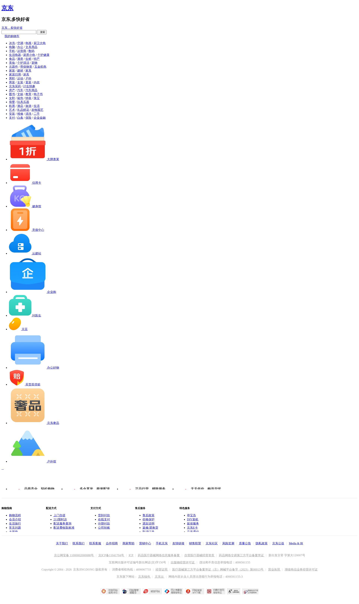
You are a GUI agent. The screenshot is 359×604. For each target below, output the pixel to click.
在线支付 (104, 519)
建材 (20, 70)
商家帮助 (128, 543)
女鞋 (12, 98)
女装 (20, 82)
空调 (20, 43)
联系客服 (95, 543)
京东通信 (193, 531)
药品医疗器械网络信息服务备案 (159, 555)
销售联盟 (195, 543)
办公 (20, 47)
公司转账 (104, 527)
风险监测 (228, 543)
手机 (12, 51)
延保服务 (193, 523)
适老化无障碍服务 (233, 591)
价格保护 (148, 519)
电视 (28, 43)
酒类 (20, 58)
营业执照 (274, 569)
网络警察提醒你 (131, 591)
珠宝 (37, 98)
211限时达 (60, 519)
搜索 (41, 32)
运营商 (21, 51)
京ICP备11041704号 (111, 555)
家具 (28, 70)
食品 (12, 58)
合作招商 (112, 543)
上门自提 (59, 515)
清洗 (28, 113)
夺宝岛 (191, 515)
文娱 (20, 94)
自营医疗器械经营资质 (199, 555)
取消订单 (148, 531)
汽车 (20, 90)
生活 (37, 105)
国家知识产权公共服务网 (250, 591)
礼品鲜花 (23, 109)
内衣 (37, 82)
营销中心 (145, 543)
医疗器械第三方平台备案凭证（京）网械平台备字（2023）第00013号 (218, 569)
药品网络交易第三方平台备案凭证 (242, 555)
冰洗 (12, 43)
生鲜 (28, 58)
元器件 (13, 66)
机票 (12, 105)
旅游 (28, 105)
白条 (20, 117)
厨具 (26, 74)
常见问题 (15, 527)
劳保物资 (26, 66)
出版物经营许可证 (183, 562)
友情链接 (178, 543)
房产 (12, 90)
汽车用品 (31, 90)
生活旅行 (15, 523)
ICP (131, 555)
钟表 (28, 98)
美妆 (12, 62)
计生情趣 (29, 86)
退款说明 (148, 523)
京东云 (160, 576)
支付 (12, 117)
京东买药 (15, 86)
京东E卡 (192, 527)
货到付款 (104, 515)
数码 (31, 51)
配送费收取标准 (63, 527)
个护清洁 (23, 62)
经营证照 (162, 569)
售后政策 (148, 515)
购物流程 (15, 515)
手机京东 (162, 543)
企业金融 (40, 117)
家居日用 (15, 74)
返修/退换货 (150, 527)
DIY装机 (192, 519)
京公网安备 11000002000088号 (74, 555)
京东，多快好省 (11, 27)
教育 (28, 94)
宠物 (34, 62)
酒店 (20, 105)
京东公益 (278, 543)
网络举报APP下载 (194, 591)
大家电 (13, 531)
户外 (28, 78)
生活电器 (15, 54)
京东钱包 (144, 576)
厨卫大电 (40, 43)
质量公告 (245, 543)
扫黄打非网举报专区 (215, 591)
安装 (12, 113)
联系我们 (79, 543)
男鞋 (12, 78)
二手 (37, 113)
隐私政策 (262, 543)
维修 (20, 113)
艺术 (12, 109)
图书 (12, 94)
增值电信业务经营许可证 (301, 569)
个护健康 (43, 54)
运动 (20, 78)
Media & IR (296, 543)
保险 (28, 117)
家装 (12, 70)
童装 (28, 82)
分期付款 (104, 523)
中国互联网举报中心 (173, 591)
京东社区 (212, 543)
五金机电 (40, 66)
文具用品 (31, 47)
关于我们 (62, 543)
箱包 (20, 98)
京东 (7, 7)
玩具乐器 (23, 102)
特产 (37, 58)
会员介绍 (15, 519)
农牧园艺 (37, 109)
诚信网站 (152, 591)
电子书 (38, 94)
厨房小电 (29, 54)
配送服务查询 (62, 523)
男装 (12, 82)
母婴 (12, 102)
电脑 (12, 47)
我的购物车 (11, 36)
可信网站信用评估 (110, 591)
